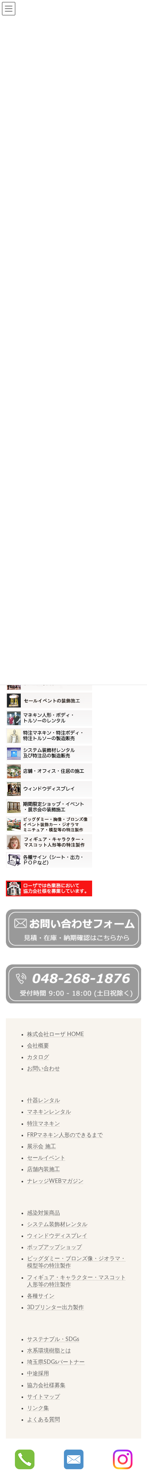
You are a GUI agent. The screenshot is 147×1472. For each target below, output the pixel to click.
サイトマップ (43, 1397)
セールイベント (46, 1158)
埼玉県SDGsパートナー (56, 1362)
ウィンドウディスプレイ (57, 1236)
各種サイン (40, 1296)
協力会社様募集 (46, 1385)
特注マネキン (43, 1124)
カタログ (38, 1057)
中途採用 (38, 1373)
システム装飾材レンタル (57, 1224)
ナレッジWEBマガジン (55, 1181)
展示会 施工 (41, 1146)
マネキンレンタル (49, 1112)
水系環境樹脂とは (49, 1351)
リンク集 (38, 1408)
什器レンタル (43, 1100)
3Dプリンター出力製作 (55, 1307)
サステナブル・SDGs (53, 1339)
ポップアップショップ (54, 1247)
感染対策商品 (43, 1213)
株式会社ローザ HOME (55, 1034)
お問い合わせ (43, 1068)
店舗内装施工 (43, 1169)
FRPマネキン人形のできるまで (65, 1135)
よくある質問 (43, 1419)
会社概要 (38, 1046)
